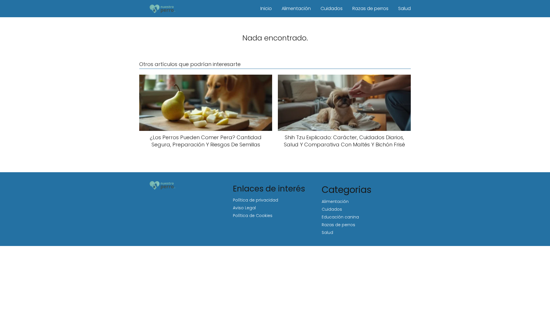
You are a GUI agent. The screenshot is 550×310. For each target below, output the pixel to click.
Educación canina (340, 217)
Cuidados (332, 8)
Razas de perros (370, 8)
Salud (404, 8)
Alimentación (296, 8)
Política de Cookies (252, 215)
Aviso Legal (244, 208)
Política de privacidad (255, 200)
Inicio (266, 8)
